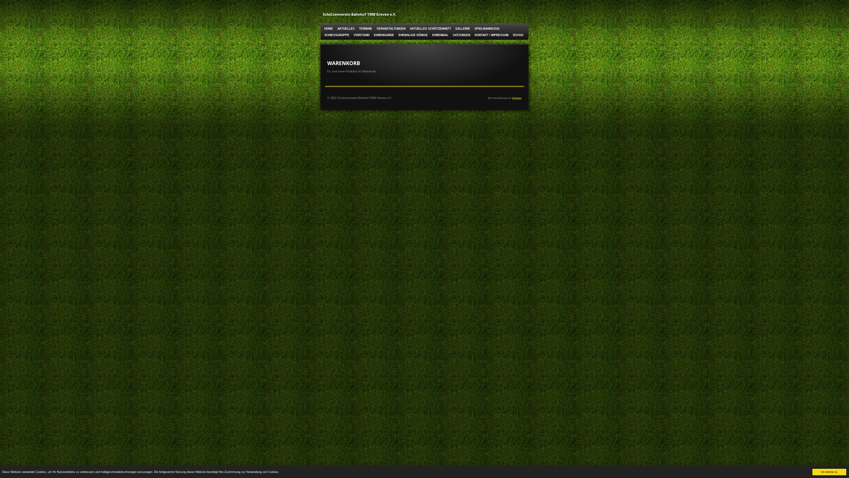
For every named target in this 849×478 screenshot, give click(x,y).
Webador (517, 98)
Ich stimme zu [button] (829, 471)
